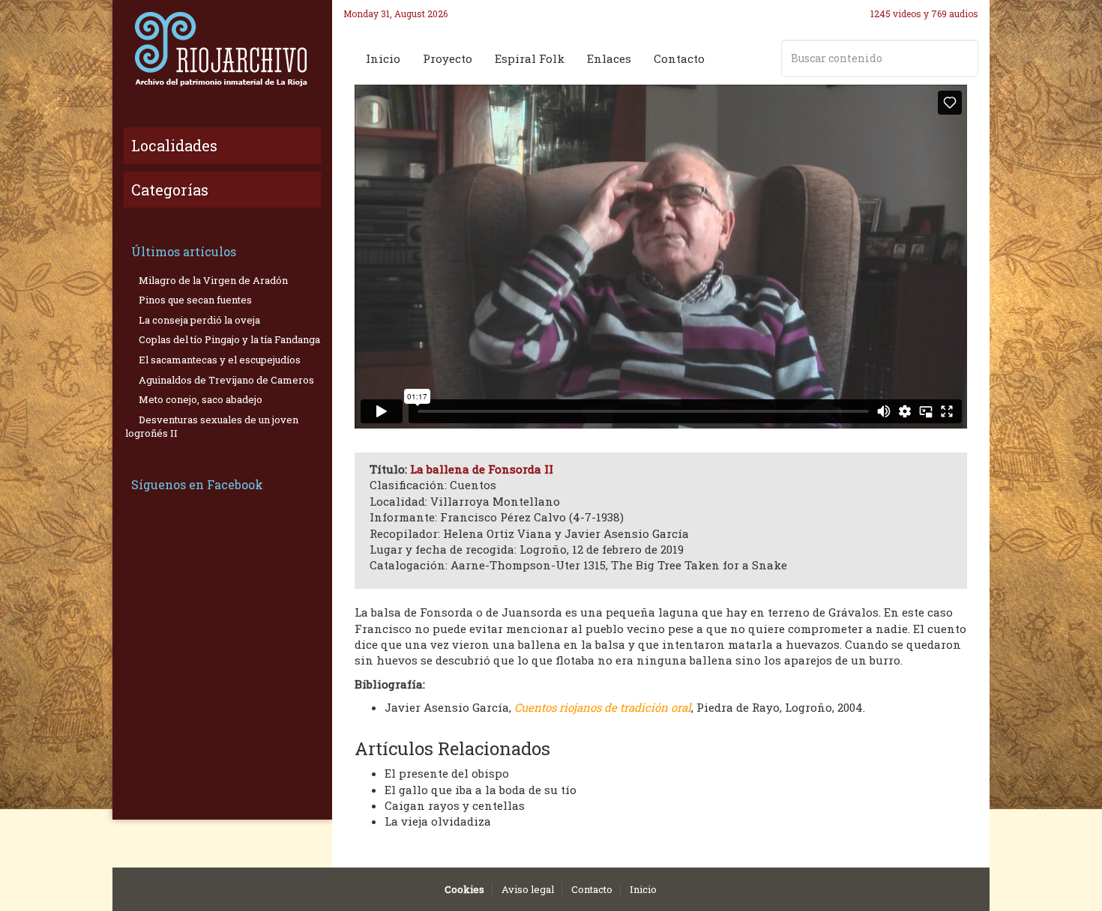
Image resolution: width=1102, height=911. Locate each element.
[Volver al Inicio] (222, 48)
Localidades (174, 145)
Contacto (679, 58)
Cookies (464, 889)
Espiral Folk (529, 58)
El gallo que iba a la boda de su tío (480, 789)
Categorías (169, 189)
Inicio (383, 58)
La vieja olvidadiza (438, 821)
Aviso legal (528, 889)
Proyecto (447, 58)
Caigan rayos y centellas (455, 805)
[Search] (964, 58)
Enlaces (609, 58)
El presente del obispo (447, 773)
